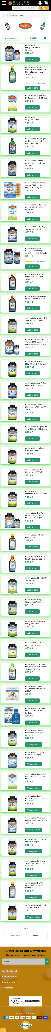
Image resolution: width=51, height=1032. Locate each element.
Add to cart (32, 59)
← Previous (14, 935)
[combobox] (30, 8)
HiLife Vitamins (29, 1013)
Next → (37, 935)
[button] (4, 3)
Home (6, 16)
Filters (33, 38)
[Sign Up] (47, 961)
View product (33, 744)
